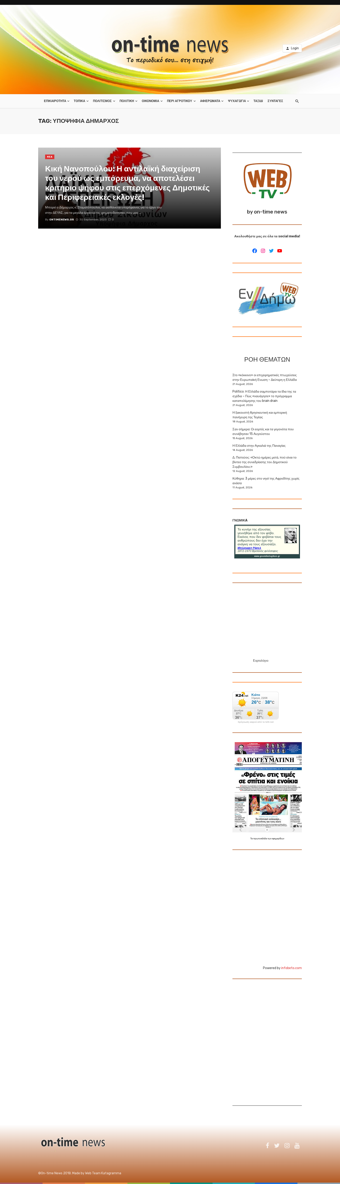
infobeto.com (291, 968)
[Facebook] (254, 251)
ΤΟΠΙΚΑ (79, 101)
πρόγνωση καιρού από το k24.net (256, 722)
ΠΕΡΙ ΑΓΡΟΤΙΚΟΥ (179, 101)
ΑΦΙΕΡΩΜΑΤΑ (210, 101)
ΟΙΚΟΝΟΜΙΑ (150, 101)
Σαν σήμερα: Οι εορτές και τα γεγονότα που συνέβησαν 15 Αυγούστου (263, 431)
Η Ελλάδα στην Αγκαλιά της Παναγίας (259, 446)
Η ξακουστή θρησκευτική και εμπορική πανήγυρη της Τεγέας (259, 415)
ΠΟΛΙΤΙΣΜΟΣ (102, 101)
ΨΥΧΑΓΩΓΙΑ (237, 101)
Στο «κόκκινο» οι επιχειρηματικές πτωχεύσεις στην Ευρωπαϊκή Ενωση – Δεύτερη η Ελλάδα (264, 377)
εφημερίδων (278, 838)
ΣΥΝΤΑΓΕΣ (275, 101)
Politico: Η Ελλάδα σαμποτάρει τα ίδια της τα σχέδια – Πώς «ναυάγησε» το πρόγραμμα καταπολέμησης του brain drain (264, 396)
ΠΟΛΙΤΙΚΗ (127, 101)
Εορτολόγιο (260, 660)
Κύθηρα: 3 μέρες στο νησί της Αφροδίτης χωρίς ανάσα (266, 481)
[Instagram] (263, 251)
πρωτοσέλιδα (260, 838)
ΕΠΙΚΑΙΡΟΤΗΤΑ (55, 101)
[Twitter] (271, 251)
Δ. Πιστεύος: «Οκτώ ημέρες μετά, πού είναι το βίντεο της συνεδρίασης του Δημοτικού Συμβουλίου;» (264, 462)
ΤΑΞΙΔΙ (258, 101)
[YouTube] (279, 251)
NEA (50, 156)
